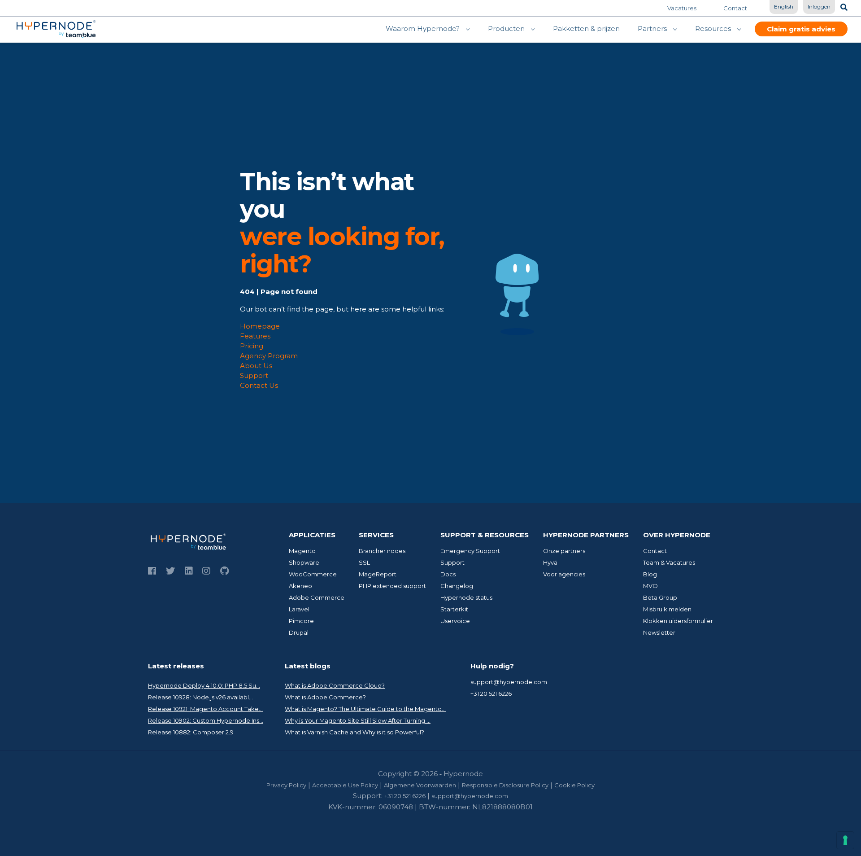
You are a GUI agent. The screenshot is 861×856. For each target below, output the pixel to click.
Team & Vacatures (669, 562)
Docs (448, 574)
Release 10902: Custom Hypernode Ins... (205, 720)
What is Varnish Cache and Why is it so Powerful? (354, 732)
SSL (364, 562)
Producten (506, 28)
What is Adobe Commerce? (325, 697)
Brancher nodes (382, 550)
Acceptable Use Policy (345, 785)
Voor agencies (564, 574)
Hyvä (550, 562)
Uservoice (455, 620)
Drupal (299, 632)
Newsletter (659, 632)
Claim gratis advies (801, 29)
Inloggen (819, 6)
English (783, 6)
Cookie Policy (574, 785)
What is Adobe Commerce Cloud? (335, 685)
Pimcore (301, 620)
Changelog (456, 585)
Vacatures (681, 8)
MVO (650, 585)
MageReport (377, 574)
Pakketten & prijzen (586, 28)
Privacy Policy (286, 785)
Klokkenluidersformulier (678, 620)
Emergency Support (470, 550)
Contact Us (259, 385)
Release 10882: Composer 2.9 (191, 732)
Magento (302, 550)
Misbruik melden (667, 609)
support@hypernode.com (508, 681)
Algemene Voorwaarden (420, 785)
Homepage (260, 326)
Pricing (251, 346)
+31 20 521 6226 (491, 693)
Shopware (304, 562)
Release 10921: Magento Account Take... (205, 708)
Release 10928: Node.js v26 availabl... (200, 697)
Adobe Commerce (316, 597)
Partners (652, 28)
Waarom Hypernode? (423, 28)
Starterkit (454, 609)
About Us (256, 365)
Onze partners (564, 550)
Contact (735, 8)
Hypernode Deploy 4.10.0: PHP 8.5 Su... (204, 685)
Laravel (299, 609)
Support (254, 375)
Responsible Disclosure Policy (505, 785)
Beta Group (660, 597)
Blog (650, 574)
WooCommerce (313, 574)
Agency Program (269, 355)
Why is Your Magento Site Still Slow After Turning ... (357, 720)
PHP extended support (392, 585)
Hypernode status (466, 597)
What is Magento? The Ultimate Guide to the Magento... (365, 708)
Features (255, 336)
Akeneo (300, 585)
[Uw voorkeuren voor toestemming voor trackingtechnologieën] (845, 840)
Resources (713, 28)
